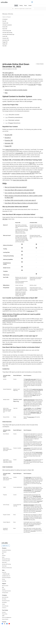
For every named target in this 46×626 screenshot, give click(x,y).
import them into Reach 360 (20, 180)
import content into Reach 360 (11, 318)
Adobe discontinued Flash (12, 149)
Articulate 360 (32, 84)
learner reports (39, 452)
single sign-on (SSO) (34, 412)
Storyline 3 (8, 137)
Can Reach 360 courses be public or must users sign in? (20, 200)
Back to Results (40, 63)
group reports (31, 417)
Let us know (32, 331)
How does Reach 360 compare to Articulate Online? (19, 190)
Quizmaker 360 (6, 40)
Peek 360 (4, 45)
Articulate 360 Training (7, 32)
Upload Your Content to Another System (16, 90)
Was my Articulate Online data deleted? (16, 187)
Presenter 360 (5, 38)
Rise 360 (4, 21)
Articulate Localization (7, 25)
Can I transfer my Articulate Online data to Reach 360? (20, 192)
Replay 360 (5, 44)
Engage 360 (5, 42)
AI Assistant (5, 19)
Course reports (27, 448)
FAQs (6, 92)
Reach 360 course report (30, 379)
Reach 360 (5, 28)
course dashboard (27, 489)
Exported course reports (29, 504)
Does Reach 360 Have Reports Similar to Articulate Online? (21, 203)
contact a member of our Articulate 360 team (22, 173)
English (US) (6, 546)
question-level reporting (37, 389)
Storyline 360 (5, 23)
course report (28, 459)
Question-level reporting (29, 399)
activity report (28, 477)
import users (8, 309)
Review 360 (5, 26)
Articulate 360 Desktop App (8, 34)
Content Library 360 (7, 30)
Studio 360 (5, 36)
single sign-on (30, 311)
